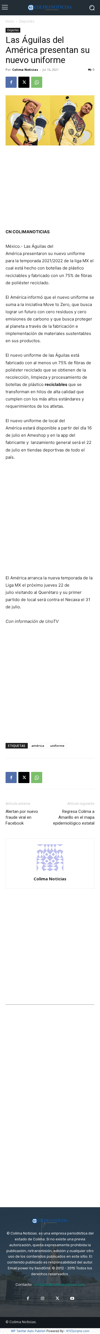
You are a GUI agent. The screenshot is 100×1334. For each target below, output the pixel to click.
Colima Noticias (25, 69)
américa (37, 745)
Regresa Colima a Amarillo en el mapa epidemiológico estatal (73, 817)
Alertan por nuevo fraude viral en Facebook (22, 817)
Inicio (10, 21)
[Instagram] (42, 1298)
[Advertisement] (50, 187)
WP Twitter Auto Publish (28, 1331)
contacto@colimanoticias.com (59, 1284)
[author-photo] (50, 871)
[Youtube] (72, 1298)
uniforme (57, 745)
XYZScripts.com (77, 1331)
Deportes (26, 21)
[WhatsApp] (36, 82)
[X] (23, 82)
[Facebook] (11, 82)
